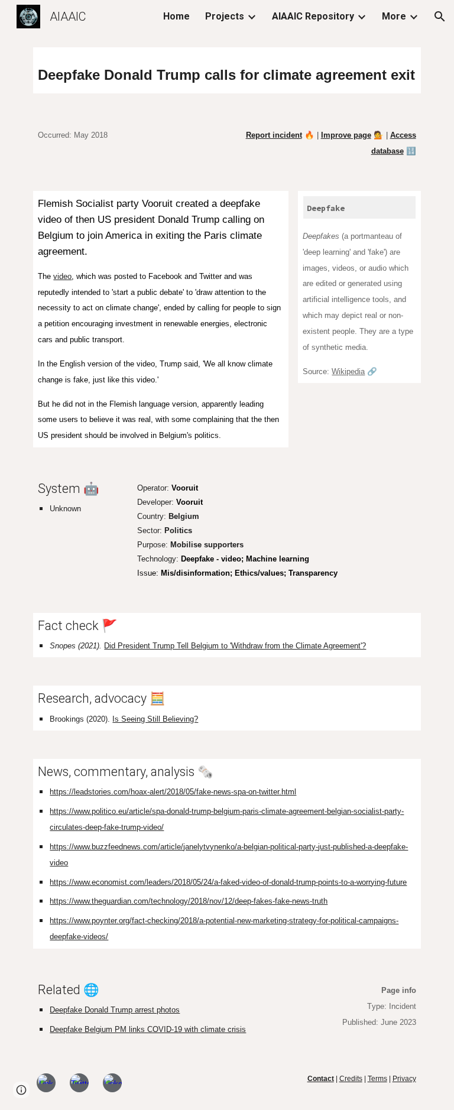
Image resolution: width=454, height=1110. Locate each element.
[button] (440, 16)
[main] (226, 70)
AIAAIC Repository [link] (313, 16)
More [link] (394, 16)
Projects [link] (224, 16)
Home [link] (176, 16)
